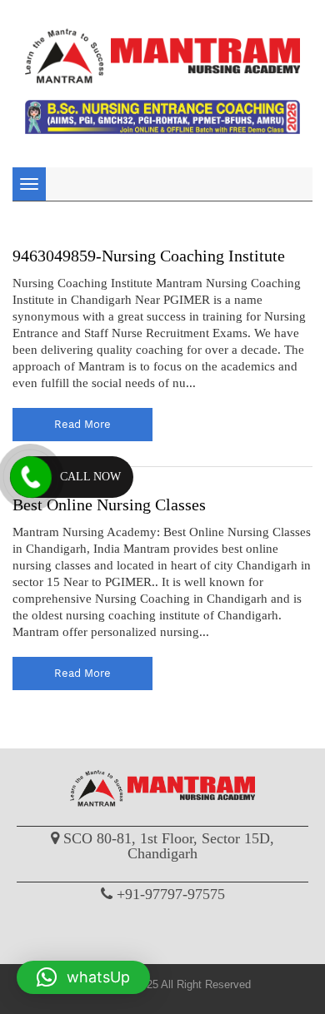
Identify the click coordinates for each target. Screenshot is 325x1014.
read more (82, 424)
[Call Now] (31, 477)
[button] (83, 977)
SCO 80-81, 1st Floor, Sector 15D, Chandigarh (168, 846)
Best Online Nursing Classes (109, 504)
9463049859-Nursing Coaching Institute (148, 255)
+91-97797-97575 (171, 894)
